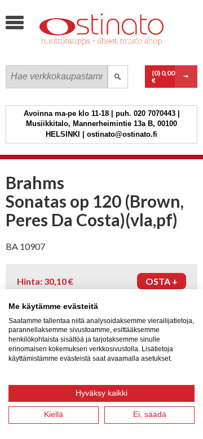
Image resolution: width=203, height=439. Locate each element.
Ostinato (90, 53)
